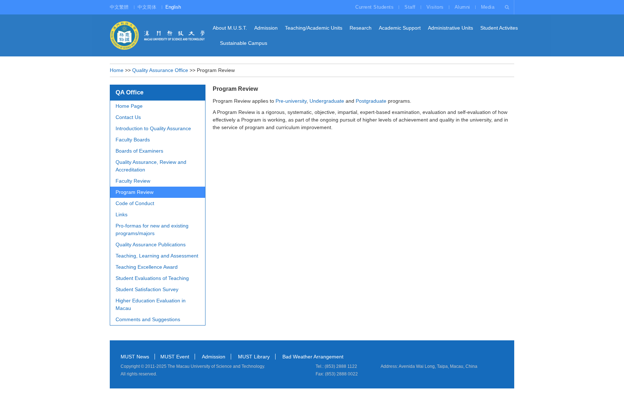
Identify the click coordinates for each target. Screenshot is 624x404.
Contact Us (128, 117)
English (173, 7)
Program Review (134, 192)
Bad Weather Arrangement (312, 357)
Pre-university (291, 101)
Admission (266, 28)
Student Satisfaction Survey (147, 289)
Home (117, 70)
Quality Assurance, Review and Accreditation (151, 166)
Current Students (374, 7)
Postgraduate (371, 101)
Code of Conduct (135, 203)
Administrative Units (450, 28)
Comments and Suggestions (148, 319)
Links (121, 214)
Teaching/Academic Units (313, 28)
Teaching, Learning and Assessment (157, 256)
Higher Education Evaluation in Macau (151, 304)
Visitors (435, 7)
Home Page (129, 106)
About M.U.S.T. (230, 28)
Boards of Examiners (139, 151)
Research (361, 28)
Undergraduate (326, 101)
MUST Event (174, 357)
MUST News (135, 357)
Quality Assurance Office (160, 70)
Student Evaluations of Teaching (152, 278)
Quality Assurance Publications (151, 244)
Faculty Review (133, 181)
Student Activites (499, 28)
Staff (410, 7)
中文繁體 (119, 7)
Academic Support (400, 28)
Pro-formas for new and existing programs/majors (152, 229)
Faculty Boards (133, 140)
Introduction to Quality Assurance (153, 128)
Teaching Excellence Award (147, 267)
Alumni (462, 7)
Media (488, 7)
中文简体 (147, 7)
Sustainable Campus (243, 43)
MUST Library (254, 357)
